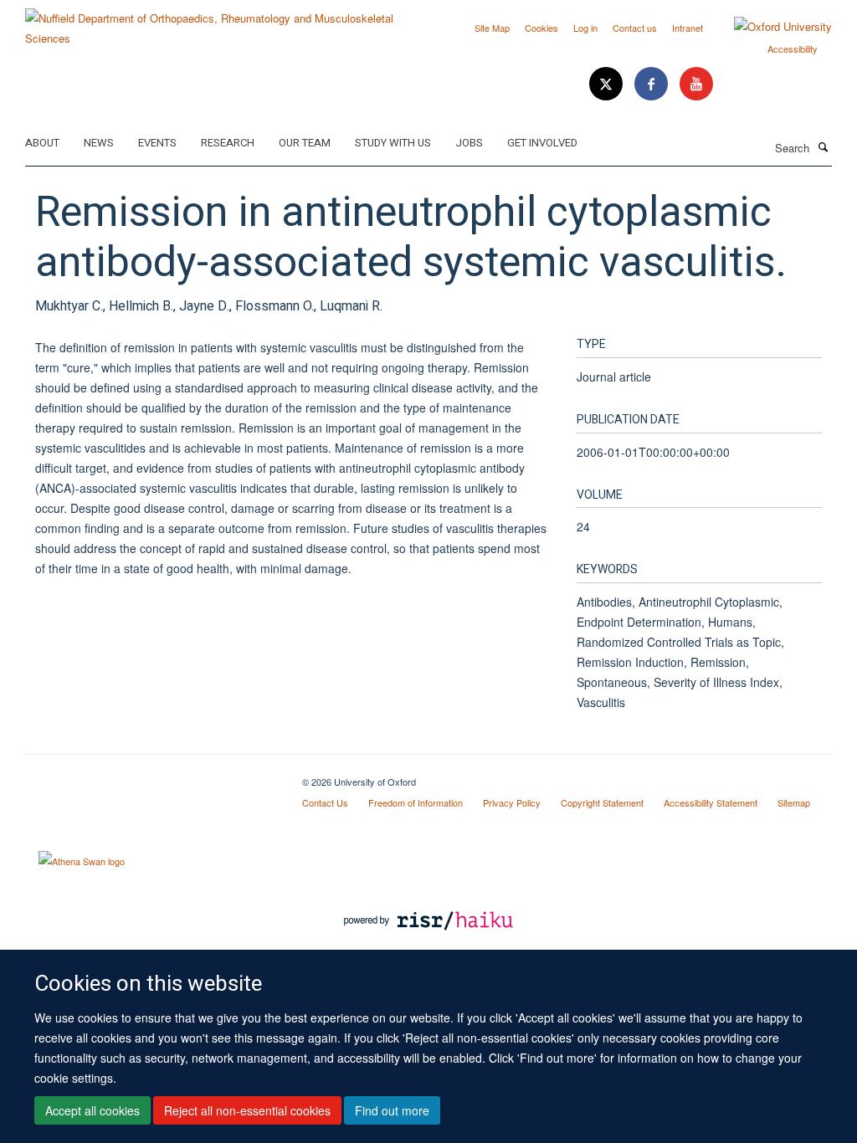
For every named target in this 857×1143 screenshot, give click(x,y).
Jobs (469, 143)
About (42, 143)
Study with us (393, 143)
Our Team (305, 143)
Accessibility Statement (710, 802)
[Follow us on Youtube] (696, 84)
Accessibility (792, 48)
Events (157, 143)
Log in (585, 27)
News (99, 143)
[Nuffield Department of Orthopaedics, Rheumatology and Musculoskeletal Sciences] (220, 22)
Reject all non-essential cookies (247, 1110)
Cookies (541, 27)
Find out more (392, 1110)
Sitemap (793, 802)
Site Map (492, 27)
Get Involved (542, 143)
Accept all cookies (92, 1110)
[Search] (822, 146)
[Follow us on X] (607, 84)
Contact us (635, 27)
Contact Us (325, 802)
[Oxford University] (770, 27)
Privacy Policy (512, 802)
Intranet (687, 27)
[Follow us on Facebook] (652, 84)
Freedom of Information (415, 802)
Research (227, 143)
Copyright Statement (602, 802)
